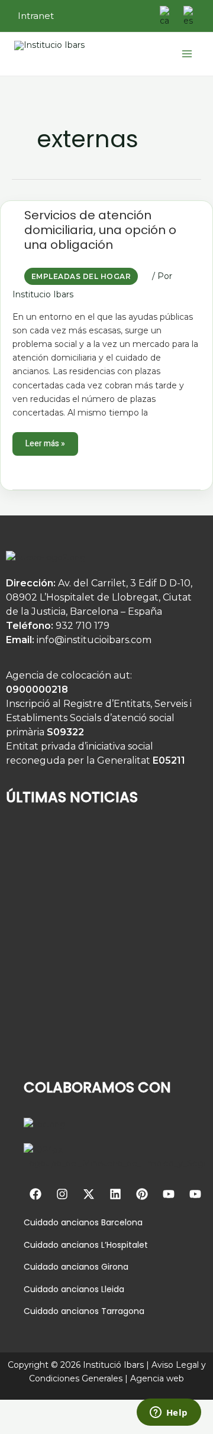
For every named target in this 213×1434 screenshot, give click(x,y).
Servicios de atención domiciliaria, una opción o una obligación (100, 230)
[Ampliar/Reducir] (13, 1409)
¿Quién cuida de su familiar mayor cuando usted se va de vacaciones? (93, 875)
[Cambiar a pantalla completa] (41, 1409)
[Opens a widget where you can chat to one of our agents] (168, 1413)
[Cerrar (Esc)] (98, 1409)
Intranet (36, 15)
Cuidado (41, 1222)
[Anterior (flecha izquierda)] (13, 1426)
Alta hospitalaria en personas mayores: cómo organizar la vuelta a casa (95, 957)
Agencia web (157, 1378)
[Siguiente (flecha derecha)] (41, 1426)
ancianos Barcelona (101, 1222)
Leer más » (46, 441)
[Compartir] (70, 1409)
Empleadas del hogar (81, 276)
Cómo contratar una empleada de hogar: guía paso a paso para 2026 (92, 1039)
